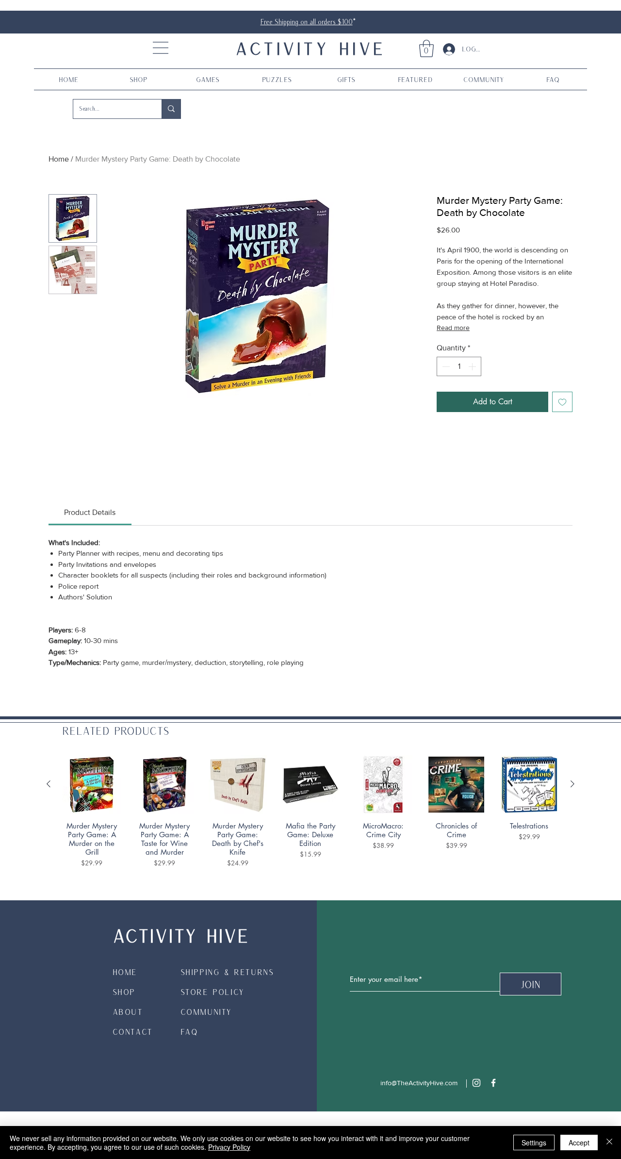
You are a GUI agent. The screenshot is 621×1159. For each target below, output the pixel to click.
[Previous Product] (48, 784)
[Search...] (171, 108)
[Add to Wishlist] (562, 402)
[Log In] (445, 49)
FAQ (189, 1031)
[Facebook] (493, 1082)
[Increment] (473, 366)
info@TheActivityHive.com (419, 1083)
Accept (579, 1142)
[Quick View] (92, 784)
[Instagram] (476, 1082)
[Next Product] (572, 784)
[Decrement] (445, 366)
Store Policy (212, 991)
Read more (453, 327)
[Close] (609, 1142)
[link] (426, 48)
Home (59, 159)
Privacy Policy (229, 1147)
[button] (160, 48)
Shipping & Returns (227, 972)
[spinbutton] (459, 366)
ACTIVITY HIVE (310, 48)
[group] (310, 811)
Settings (534, 1142)
